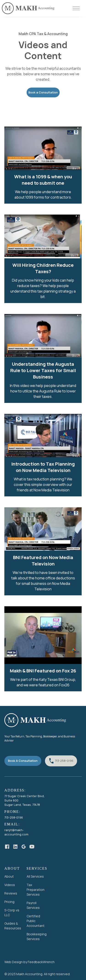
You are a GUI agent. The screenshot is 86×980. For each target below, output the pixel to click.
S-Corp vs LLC (11, 912)
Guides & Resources (12, 925)
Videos (9, 885)
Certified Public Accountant (35, 921)
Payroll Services (33, 905)
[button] (77, 8)
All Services (35, 876)
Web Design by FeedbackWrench (29, 962)
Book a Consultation (43, 92)
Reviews (10, 893)
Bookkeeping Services (37, 936)
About (9, 876)
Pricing (9, 902)
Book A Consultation (23, 761)
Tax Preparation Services (35, 890)
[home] (28, 8)
